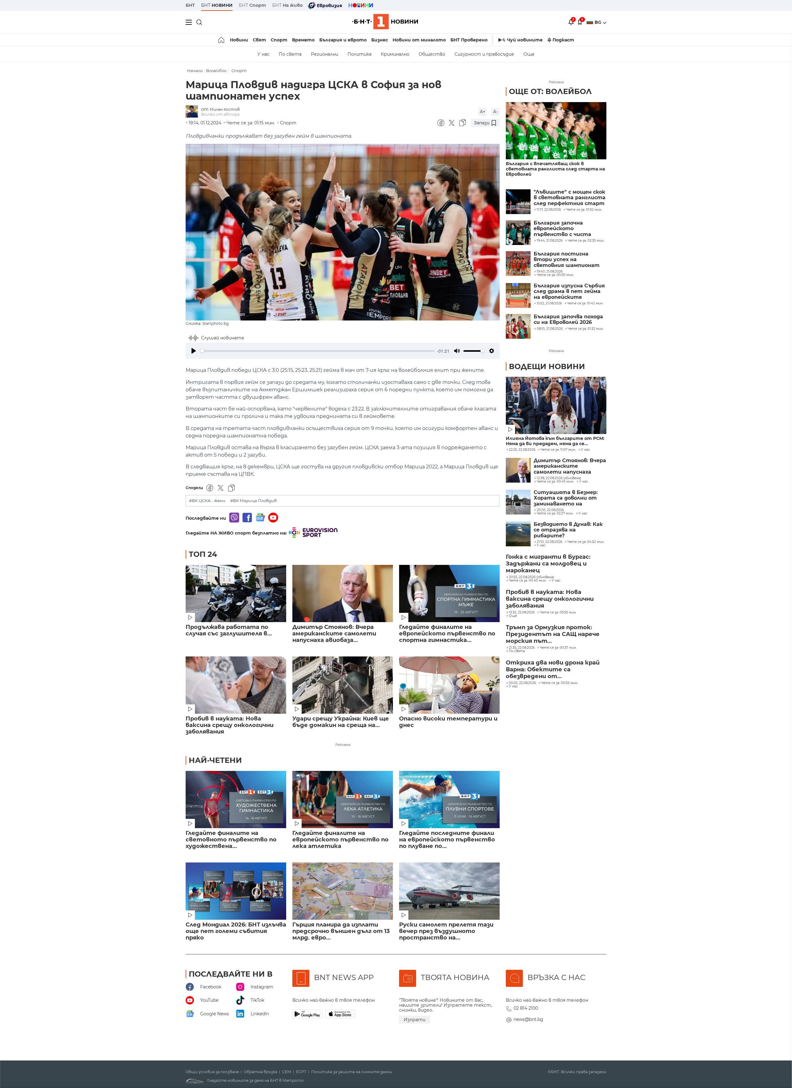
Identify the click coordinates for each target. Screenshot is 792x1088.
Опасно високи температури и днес (448, 722)
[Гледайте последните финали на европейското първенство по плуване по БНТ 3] (449, 799)
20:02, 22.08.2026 (522, 683)
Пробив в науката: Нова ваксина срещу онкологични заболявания (229, 725)
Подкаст (563, 40)
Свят (259, 40)
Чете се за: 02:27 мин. (555, 513)
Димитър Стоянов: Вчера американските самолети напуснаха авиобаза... (334, 633)
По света (290, 54)
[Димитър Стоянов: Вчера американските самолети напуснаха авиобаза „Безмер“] (342, 593)
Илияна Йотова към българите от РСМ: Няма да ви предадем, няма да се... (555, 441)
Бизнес (379, 40)
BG (599, 22)
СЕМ (286, 1072)
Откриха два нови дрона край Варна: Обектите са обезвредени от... (553, 669)
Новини (239, 40)
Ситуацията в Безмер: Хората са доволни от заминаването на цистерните (566, 498)
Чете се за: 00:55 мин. (559, 683)
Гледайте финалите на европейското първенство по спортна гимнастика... (447, 633)
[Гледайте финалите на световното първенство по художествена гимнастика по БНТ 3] (236, 799)
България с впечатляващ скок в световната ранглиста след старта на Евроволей (555, 169)
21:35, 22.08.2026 (522, 648)
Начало (195, 70)
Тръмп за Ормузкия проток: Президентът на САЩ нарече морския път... (553, 634)
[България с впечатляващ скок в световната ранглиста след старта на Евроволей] (556, 130)
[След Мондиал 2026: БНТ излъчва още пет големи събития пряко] (236, 891)
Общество (432, 54)
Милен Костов (225, 109)
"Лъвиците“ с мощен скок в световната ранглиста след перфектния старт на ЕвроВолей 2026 (569, 197)
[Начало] (221, 40)
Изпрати (414, 1019)
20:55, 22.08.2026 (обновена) (531, 577)
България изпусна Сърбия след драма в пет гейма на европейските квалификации (569, 291)
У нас (263, 54)
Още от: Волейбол (550, 91)
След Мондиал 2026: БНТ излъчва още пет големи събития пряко (236, 931)
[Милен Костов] (193, 111)
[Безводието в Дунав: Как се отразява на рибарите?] (518, 534)
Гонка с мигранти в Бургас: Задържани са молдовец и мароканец (548, 563)
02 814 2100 (526, 1008)
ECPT (301, 1072)
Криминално (395, 54)
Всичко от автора (220, 114)
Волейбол (216, 70)
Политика (359, 54)
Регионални (324, 54)
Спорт (279, 40)
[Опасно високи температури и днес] (449, 685)
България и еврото (343, 40)
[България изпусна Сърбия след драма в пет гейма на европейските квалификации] (518, 295)
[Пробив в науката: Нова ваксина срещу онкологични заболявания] (236, 685)
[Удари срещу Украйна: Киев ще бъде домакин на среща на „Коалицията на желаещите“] (342, 685)
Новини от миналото (419, 40)
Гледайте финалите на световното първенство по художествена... (231, 839)
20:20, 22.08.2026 (550, 510)
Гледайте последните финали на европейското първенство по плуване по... (447, 839)
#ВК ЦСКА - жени (207, 500)
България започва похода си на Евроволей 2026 (568, 319)
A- (495, 111)
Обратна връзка (260, 1072)
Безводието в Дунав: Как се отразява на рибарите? (568, 530)
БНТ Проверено (469, 40)
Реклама (342, 744)
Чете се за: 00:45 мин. (555, 482)
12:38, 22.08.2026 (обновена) (559, 478)
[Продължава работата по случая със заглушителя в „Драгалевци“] (236, 593)
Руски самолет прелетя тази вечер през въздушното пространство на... (446, 931)
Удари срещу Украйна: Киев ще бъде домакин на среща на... (340, 722)
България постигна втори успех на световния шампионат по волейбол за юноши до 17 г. (568, 259)
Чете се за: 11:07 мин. (558, 450)
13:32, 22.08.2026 (522, 612)
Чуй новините (525, 40)
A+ (482, 111)
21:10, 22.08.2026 (549, 542)
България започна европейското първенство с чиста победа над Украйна (562, 228)
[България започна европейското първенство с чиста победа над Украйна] (518, 232)
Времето (303, 40)
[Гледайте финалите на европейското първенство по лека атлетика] (342, 799)
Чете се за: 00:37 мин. (558, 648)
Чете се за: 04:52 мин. (585, 542)
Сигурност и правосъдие (484, 54)
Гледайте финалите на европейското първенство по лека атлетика (340, 839)
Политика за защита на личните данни (351, 1072)
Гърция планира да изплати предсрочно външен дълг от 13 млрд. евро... (341, 931)
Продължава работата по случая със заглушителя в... (229, 630)
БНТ (190, 5)
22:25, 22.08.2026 (522, 450)
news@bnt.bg (528, 1019)
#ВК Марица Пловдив (253, 500)
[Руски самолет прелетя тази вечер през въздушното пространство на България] (449, 891)
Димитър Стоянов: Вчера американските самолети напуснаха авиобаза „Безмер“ (570, 466)
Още (529, 54)
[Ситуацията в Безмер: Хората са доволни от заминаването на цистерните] (518, 502)
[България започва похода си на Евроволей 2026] (518, 326)
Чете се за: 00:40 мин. (527, 581)
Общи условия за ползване (212, 1072)
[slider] (317, 351)
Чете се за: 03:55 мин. (558, 612)
